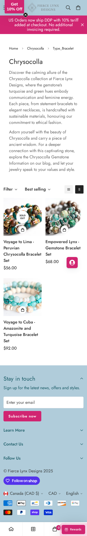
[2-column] (79, 189)
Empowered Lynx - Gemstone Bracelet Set (63, 248)
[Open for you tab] (72, 262)
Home (13, 48)
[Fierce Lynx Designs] (43, 8)
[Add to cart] (22, 230)
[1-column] (68, 189)
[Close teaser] (25, 15)
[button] (14, 6)
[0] (78, 7)
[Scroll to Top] (78, 511)
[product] (11, 529)
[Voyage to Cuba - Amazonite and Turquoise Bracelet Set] (22, 297)
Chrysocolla (35, 48)
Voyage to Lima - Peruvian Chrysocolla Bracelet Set (22, 251)
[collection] (33, 529)
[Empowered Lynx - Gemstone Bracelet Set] (64, 217)
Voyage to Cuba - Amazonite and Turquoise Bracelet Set (20, 331)
